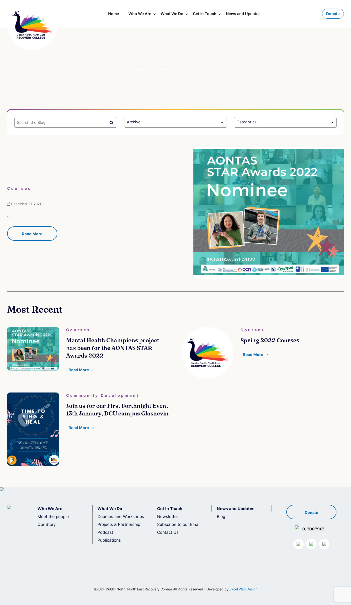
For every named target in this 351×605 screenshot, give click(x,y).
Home (113, 13)
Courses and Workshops (120, 516)
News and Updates (243, 13)
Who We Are (139, 13)
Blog (221, 516)
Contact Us (168, 532)
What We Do (172, 13)
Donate (333, 13)
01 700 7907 (313, 529)
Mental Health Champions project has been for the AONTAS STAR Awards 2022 (112, 348)
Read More (32, 233)
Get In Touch (204, 13)
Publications (109, 540)
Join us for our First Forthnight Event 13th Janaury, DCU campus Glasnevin (117, 409)
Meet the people (53, 516)
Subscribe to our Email (178, 524)
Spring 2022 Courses (269, 340)
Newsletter (167, 516)
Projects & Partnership (118, 524)
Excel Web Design (243, 589)
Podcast (105, 532)
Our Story (46, 524)
